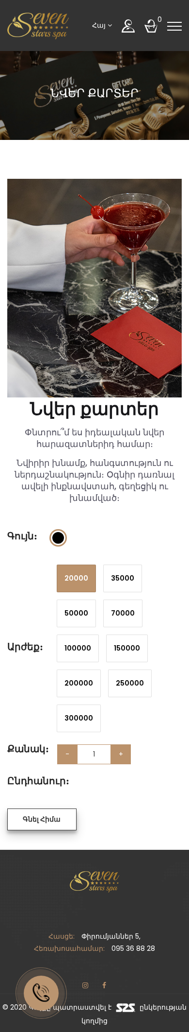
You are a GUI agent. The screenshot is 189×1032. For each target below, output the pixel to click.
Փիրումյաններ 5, (111, 936)
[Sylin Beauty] (38, 25)
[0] (151, 25)
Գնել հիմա (42, 819)
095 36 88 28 (133, 948)
